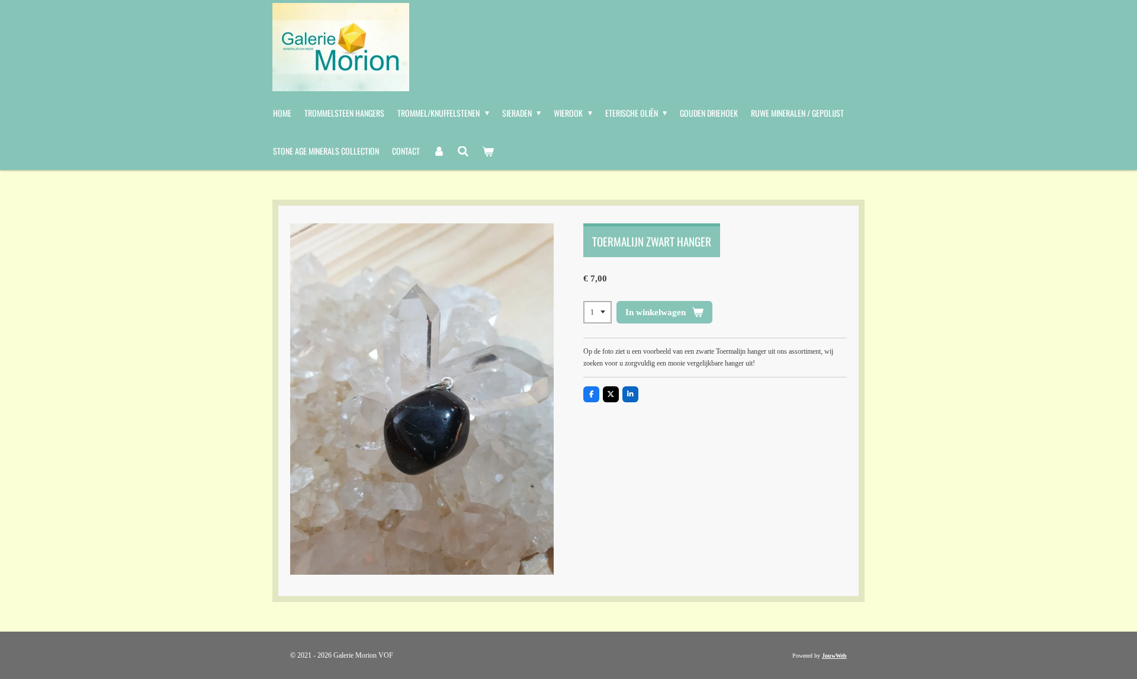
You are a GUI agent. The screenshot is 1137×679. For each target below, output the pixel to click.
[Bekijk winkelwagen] (488, 151)
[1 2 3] (597, 312)
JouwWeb (834, 655)
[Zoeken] (463, 151)
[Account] (438, 151)
